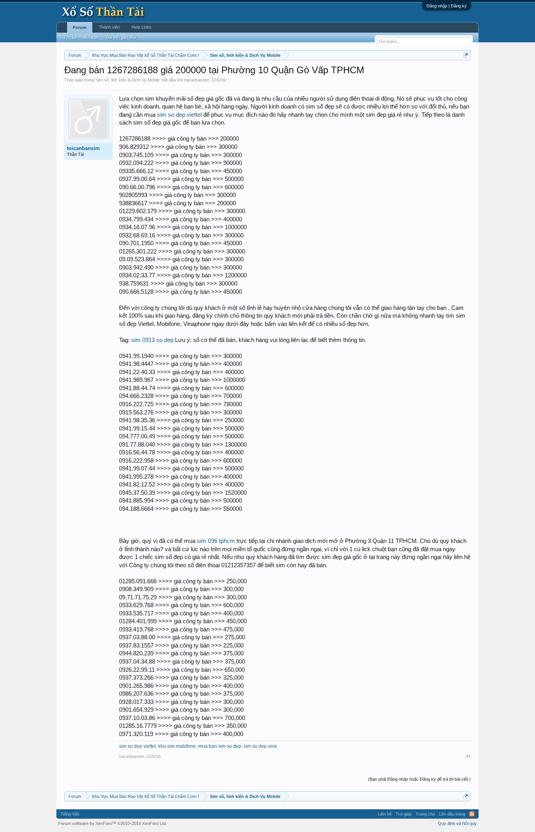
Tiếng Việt (69, 814)
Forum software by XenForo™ (112, 823)
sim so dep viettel (179, 115)
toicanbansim (196, 80)
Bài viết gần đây (121, 37)
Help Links (142, 27)
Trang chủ (425, 814)
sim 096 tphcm (216, 541)
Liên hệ (385, 814)
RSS (472, 814)
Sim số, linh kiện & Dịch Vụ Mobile (128, 80)
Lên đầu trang (452, 814)
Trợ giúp (404, 814)
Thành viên (109, 27)
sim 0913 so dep (152, 340)
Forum (80, 27)
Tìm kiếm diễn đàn (80, 37)
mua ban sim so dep (219, 746)
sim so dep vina (260, 746)
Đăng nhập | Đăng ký (447, 6)
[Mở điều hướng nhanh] (465, 55)
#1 (468, 756)
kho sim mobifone (177, 746)
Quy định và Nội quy (457, 823)
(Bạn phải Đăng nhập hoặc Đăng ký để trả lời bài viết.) (419, 779)
